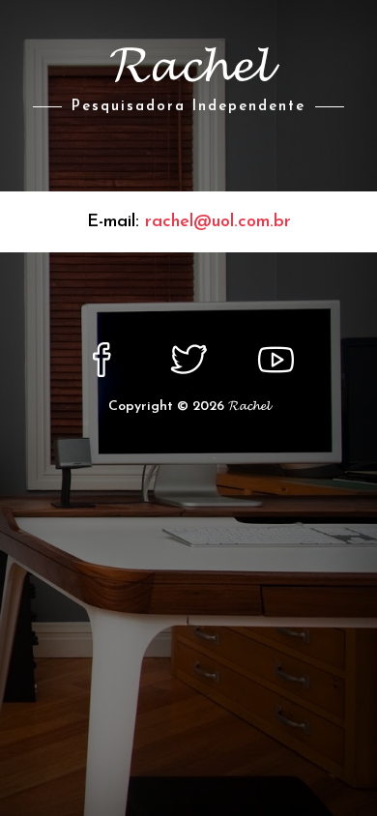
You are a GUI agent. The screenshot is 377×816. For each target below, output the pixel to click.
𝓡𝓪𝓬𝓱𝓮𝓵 (249, 406)
